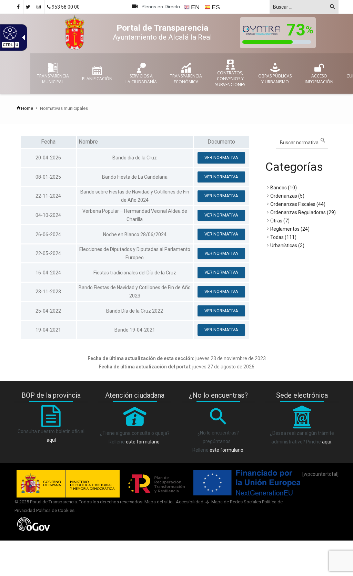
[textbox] (304, 7)
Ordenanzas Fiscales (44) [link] (297, 204)
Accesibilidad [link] (189, 501)
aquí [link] (51, 440)
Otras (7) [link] (280, 220)
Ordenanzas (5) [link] (287, 196)
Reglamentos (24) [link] (290, 229)
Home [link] (27, 108)
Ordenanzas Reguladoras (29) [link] (303, 212)
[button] (332, 8)
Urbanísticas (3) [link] (287, 245)
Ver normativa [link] (221, 157)
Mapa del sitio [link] (158, 501)
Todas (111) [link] (283, 237)
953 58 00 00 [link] (65, 7)
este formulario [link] (143, 441)
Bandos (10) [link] (283, 187)
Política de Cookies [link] (55, 510)
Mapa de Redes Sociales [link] (235, 501)
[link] (9, 32)
